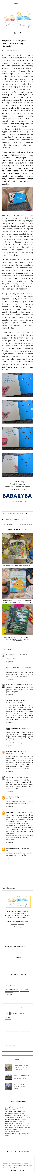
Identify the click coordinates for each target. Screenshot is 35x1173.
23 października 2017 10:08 (23, 812)
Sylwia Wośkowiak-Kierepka (16, 700)
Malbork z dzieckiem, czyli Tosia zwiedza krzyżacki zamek (22, 1077)
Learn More (14, 1170)
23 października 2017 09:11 (23, 777)
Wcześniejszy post (26, 524)
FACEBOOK (12, 1151)
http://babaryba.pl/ (17, 501)
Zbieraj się (10, 777)
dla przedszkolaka (12, 989)
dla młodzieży (10, 985)
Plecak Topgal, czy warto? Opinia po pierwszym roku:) (21, 1067)
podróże (14, 1013)
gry (7, 1013)
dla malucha (19, 981)
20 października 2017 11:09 (17, 701)
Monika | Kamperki (12, 667)
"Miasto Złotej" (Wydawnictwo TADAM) (19, 1086)
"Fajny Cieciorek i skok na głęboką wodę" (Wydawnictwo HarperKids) (17, 601)
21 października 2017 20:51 (16, 752)
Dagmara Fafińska (12, 848)
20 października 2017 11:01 (23, 685)
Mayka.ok (9, 685)
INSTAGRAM (25, 1151)
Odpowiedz (10, 662)
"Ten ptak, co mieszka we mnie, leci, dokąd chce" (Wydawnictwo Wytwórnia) (17, 639)
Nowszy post (7, 524)
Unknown (9, 812)
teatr (8, 1017)
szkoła (22, 1013)
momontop (10, 654)
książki (16, 519)
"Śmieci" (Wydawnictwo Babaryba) (17, 566)
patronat (9, 994)
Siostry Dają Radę (12, 797)
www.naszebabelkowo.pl (15, 752)
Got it (22, 1170)
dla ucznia (24, 989)
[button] (17, 3)
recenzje (24, 519)
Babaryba (8, 519)
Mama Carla (10, 728)
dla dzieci (9, 981)
